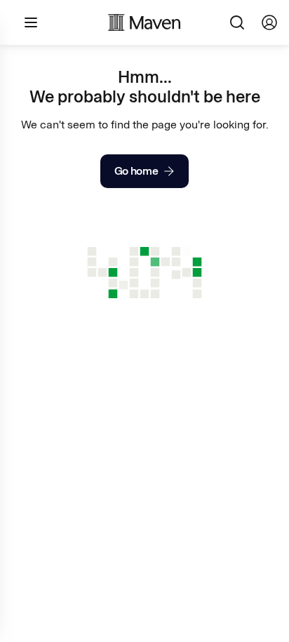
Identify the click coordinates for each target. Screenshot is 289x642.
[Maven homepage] (144, 22)
